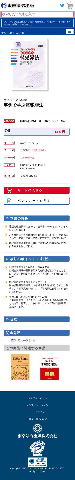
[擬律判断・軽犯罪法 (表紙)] (25, 367)
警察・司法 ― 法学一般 (23, 340)
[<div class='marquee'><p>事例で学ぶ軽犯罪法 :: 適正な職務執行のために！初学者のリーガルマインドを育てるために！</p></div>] (40, 64)
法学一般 (20, 32)
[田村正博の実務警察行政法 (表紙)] (55, 367)
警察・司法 (6, 32)
